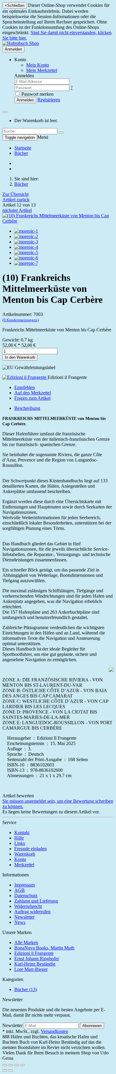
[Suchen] (61, 132)
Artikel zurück (15, 199)
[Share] (10, 1065)
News (19, 922)
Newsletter (24, 916)
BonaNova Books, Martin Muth (44, 947)
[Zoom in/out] (22, 1065)
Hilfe (19, 837)
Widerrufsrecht (28, 906)
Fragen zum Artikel (32, 398)
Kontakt (21, 832)
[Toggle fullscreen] (16, 1065)
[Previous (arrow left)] (4, 1070)
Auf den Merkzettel (32, 392)
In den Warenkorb (20, 357)
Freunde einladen (30, 848)
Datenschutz (25, 895)
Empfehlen (24, 387)
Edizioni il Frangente (34, 953)
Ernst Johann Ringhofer (36, 958)
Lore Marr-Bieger (31, 969)
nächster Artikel (17, 210)
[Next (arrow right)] (10, 1070)
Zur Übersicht (15, 194)
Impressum (24, 884)
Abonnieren (92, 1025)
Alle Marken (26, 942)
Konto (20, 859)
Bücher (21, 153)
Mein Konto (37, 64)
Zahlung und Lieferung (36, 900)
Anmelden (13, 49)
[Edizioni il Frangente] (25, 377)
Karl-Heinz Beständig (34, 963)
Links (19, 843)
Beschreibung (27, 408)
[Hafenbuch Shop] (20, 43)
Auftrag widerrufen (32, 911)
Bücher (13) (25, 989)
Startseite (22, 147)
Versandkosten (54, 1031)
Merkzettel (24, 864)
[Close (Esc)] (4, 1065)
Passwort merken (37, 94)
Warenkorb (24, 853)
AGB (19, 890)
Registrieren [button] (48, 99)
